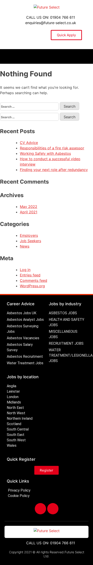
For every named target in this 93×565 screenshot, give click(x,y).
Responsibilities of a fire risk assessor (52, 148)
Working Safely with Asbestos (45, 153)
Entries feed (30, 275)
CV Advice (29, 142)
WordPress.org (32, 286)
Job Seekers (30, 241)
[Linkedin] (52, 508)
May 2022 (28, 206)
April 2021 (28, 212)
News (24, 246)
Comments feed (33, 280)
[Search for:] (30, 106)
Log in (25, 269)
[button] (46, 56)
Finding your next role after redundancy (54, 169)
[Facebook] (40, 508)
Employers (29, 235)
